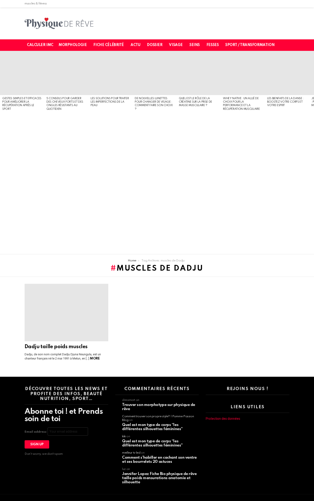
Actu (135, 45)
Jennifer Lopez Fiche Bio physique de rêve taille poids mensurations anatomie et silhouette (159, 478)
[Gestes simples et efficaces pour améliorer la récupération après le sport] (22, 73)
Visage (176, 45)
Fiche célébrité (108, 45)
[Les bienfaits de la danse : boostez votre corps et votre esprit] (287, 73)
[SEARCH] (288, 45)
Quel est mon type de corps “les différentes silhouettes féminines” (152, 427)
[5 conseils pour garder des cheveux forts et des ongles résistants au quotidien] (66, 73)
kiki (124, 436)
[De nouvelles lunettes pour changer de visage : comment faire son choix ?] (154, 73)
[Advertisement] (22, 183)
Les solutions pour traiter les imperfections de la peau (110, 102)
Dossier (154, 45)
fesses (212, 45)
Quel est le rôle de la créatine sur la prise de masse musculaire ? (195, 102)
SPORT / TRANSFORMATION (249, 45)
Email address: (36, 431)
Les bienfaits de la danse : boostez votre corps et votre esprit (285, 102)
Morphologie (73, 45)
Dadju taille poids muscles (56, 346)
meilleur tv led (131, 452)
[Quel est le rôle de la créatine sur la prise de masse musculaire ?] (199, 73)
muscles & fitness (36, 3)
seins (194, 45)
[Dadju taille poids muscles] (66, 312)
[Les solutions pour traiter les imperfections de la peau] (110, 73)
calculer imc (40, 45)
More (95, 358)
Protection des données (223, 418)
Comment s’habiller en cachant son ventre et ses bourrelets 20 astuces (159, 460)
